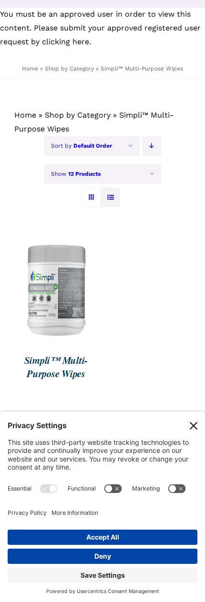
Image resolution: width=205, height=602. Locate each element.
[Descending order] (152, 146)
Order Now (49, 286)
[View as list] (110, 197)
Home (30, 68)
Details (37, 295)
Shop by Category (69, 68)
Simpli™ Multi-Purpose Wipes (56, 367)
